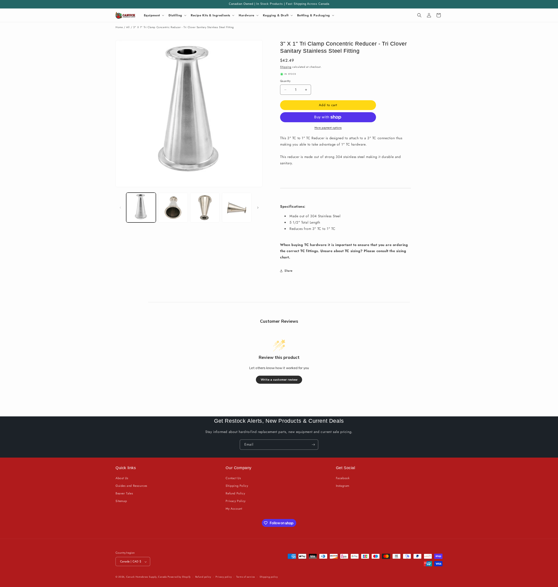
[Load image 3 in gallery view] (205, 207)
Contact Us (233, 478)
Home (119, 27)
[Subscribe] (313, 444)
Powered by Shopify (179, 577)
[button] (153, 15)
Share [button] (288, 271)
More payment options (328, 128)
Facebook (343, 478)
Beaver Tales (124, 493)
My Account (234, 508)
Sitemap (121, 501)
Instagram (342, 485)
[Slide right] (258, 207)
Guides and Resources (131, 485)
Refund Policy (235, 493)
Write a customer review (279, 380)
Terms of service (245, 577)
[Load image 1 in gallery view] (141, 207)
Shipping (285, 67)
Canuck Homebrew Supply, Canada (146, 577)
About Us (122, 478)
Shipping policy (269, 577)
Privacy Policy (235, 501)
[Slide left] (120, 207)
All (128, 27)
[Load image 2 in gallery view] (173, 207)
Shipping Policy (237, 485)
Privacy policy (224, 577)
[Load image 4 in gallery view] (237, 207)
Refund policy (203, 577)
